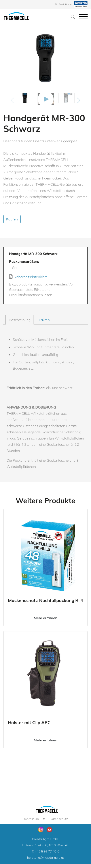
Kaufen (12, 219)
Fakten (44, 320)
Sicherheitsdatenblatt (30, 277)
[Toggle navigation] (83, 16)
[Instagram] (40, 829)
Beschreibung (19, 320)
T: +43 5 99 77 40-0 (45, 851)
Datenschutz (59, 819)
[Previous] (12, 100)
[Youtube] (49, 829)
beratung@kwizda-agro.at (45, 858)
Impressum (31, 819)
